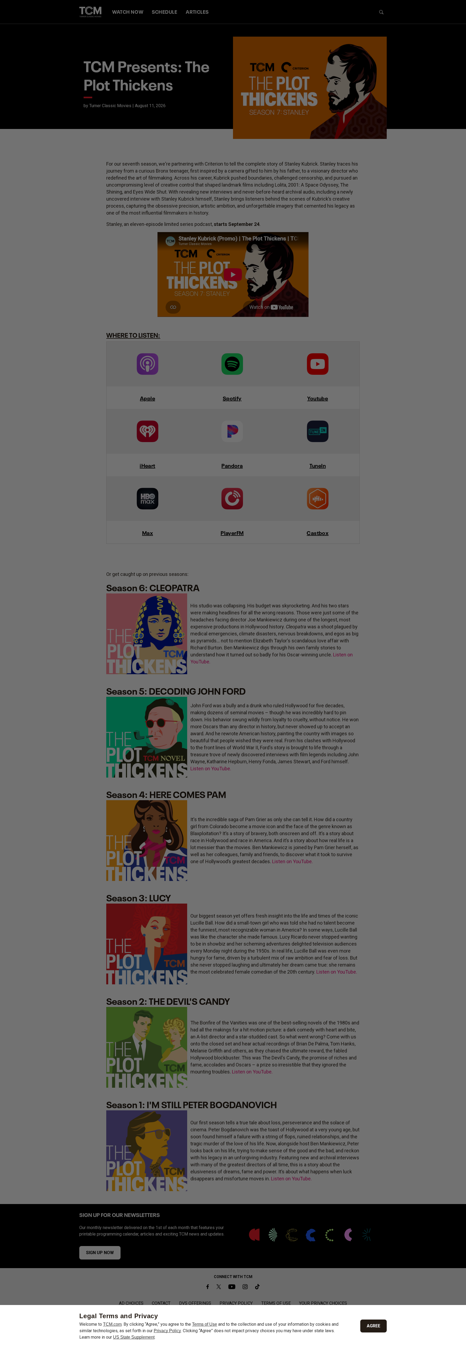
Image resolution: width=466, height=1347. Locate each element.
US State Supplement (134, 1337)
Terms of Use (204, 1324)
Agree (373, 1325)
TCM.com (112, 1324)
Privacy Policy (167, 1330)
